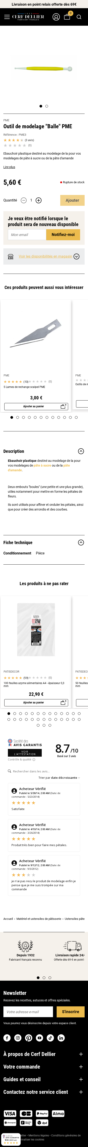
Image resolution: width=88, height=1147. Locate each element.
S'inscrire (70, 1011)
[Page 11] (70, 417)
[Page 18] (32, 719)
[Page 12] (76, 417)
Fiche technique (17, 542)
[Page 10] (64, 417)
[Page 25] (73, 719)
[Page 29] (50, 725)
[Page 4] (29, 417)
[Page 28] (44, 725)
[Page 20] (44, 719)
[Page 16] (20, 719)
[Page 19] (38, 719)
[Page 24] (67, 719)
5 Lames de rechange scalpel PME (24, 387)
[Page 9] (58, 417)
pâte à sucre (42, 465)
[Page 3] (23, 417)
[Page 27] (38, 725)
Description (13, 451)
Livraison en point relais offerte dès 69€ (44, 4)
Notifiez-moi (63, 234)
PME (6, 120)
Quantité (10, 200)
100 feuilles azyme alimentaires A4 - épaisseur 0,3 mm (34, 685)
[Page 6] (41, 417)
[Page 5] (35, 417)
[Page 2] (46, 106)
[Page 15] (14, 719)
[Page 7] (47, 417)
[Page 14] (8, 719)
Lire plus (9, 167)
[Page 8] (52, 417)
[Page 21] (50, 719)
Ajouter (72, 200)
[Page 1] (40, 106)
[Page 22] (55, 719)
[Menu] (7, 17)
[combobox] (79, 17)
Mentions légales (38, 1135)
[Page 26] (79, 719)
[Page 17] (26, 719)
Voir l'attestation (25, 753)
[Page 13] (79, 713)
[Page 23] (61, 719)
